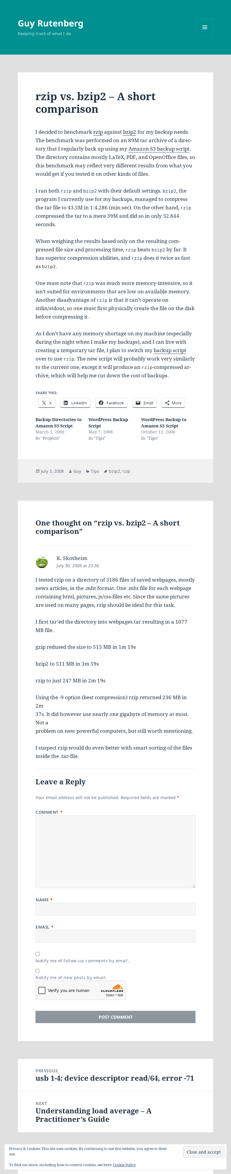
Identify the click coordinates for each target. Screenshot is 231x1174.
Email (44, 927)
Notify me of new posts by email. (71, 977)
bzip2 (129, 131)
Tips (95, 471)
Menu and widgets (205, 35)
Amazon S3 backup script (158, 148)
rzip (98, 131)
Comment (49, 812)
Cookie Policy (124, 1164)
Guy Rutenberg (50, 23)
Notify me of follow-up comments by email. (82, 960)
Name (44, 900)
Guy (77, 471)
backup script (170, 350)
